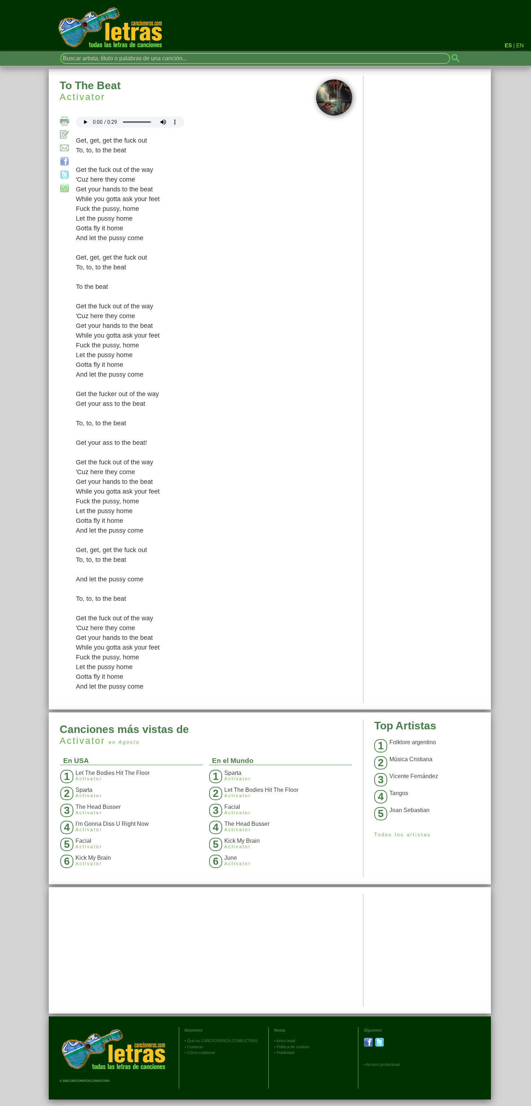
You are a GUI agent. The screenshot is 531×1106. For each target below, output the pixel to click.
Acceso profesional (383, 1064)
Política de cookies (293, 1047)
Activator (82, 97)
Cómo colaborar (201, 1052)
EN (520, 45)
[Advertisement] (427, 945)
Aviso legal (285, 1040)
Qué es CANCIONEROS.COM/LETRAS (222, 1040)
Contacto (195, 1047)
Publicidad (285, 1052)
